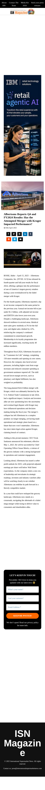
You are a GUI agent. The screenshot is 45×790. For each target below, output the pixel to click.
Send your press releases (37, 4)
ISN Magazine (22, 743)
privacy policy (32, 622)
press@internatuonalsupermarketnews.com (27, 768)
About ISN (4, 4)
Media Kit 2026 (25, 4)
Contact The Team (13, 4)
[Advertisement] (22, 534)
